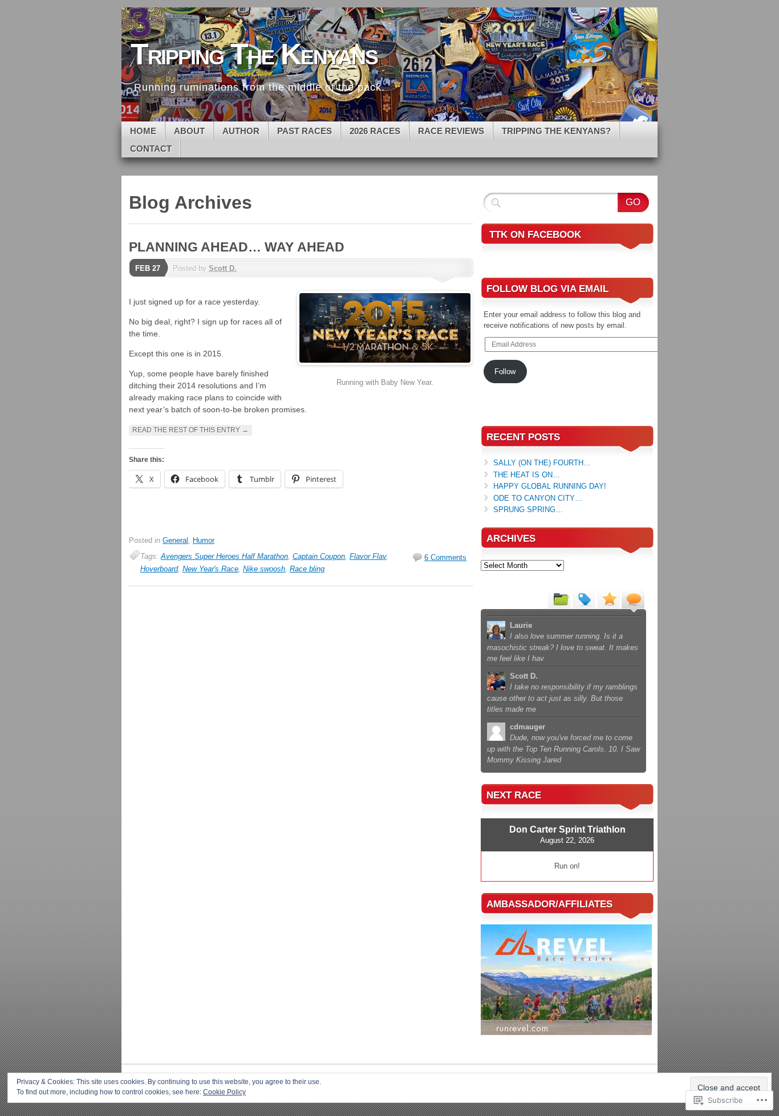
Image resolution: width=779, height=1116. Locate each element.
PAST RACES (304, 131)
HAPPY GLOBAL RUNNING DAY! (549, 486)
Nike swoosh (264, 569)
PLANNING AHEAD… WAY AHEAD (236, 247)
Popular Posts (608, 598)
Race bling (307, 569)
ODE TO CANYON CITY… (537, 498)
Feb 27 (147, 268)
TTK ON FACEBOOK (535, 234)
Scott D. (223, 268)
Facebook (633, 117)
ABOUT (189, 131)
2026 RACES (375, 131)
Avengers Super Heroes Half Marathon (224, 556)
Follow (505, 371)
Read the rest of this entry (190, 430)
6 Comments (445, 557)
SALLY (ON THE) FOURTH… (542, 462)
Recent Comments (633, 598)
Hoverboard (159, 569)
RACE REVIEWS (451, 131)
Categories (559, 598)
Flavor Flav (368, 556)
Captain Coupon (319, 556)
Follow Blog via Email (547, 288)
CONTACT (151, 148)
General (175, 540)
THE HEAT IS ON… (526, 474)
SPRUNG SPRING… (528, 509)
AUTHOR (240, 131)
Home (143, 131)
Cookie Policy (224, 1092)
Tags (584, 598)
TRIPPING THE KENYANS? (556, 131)
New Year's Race (210, 569)
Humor (203, 540)
